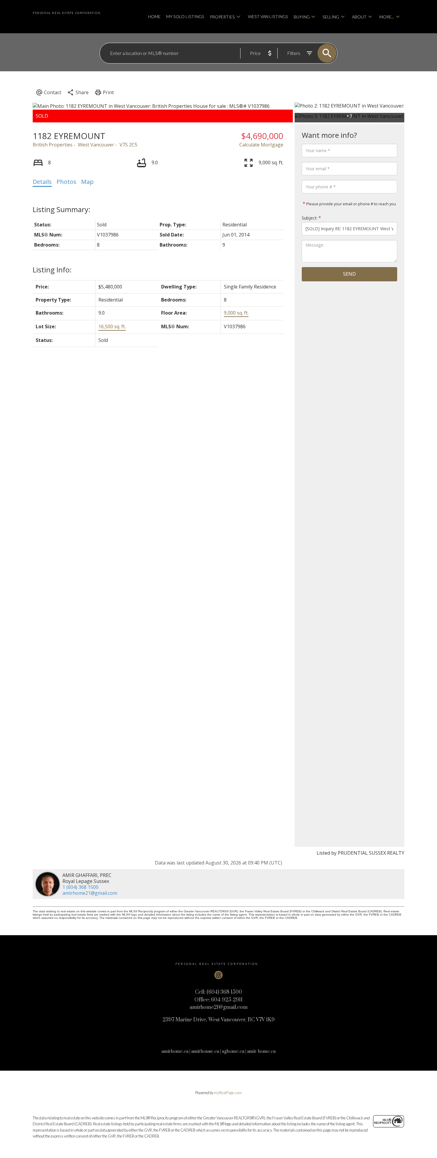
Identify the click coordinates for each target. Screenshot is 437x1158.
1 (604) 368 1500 (80, 887)
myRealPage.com (228, 1092)
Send (349, 274)
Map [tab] (87, 182)
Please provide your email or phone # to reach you (350, 203)
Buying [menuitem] (302, 16)
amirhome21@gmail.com (89, 893)
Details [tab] (42, 182)
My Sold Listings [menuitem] (185, 16)
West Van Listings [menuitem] (268, 16)
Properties (222, 16)
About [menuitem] (359, 16)
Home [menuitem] (154, 16)
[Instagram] (218, 975)
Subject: (309, 218)
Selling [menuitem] (331, 16)
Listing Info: (52, 269)
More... (386, 16)
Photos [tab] (66, 182)
